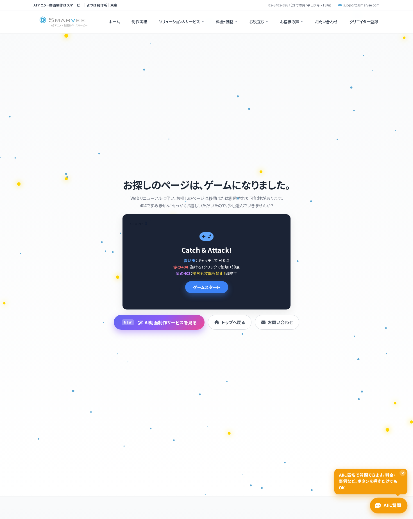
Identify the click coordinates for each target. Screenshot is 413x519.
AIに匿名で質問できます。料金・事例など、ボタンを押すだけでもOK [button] (371, 480)
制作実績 (139, 21)
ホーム (114, 21)
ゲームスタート (206, 287)
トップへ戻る (233, 322)
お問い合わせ (326, 21)
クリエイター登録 (363, 21)
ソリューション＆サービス (179, 21)
